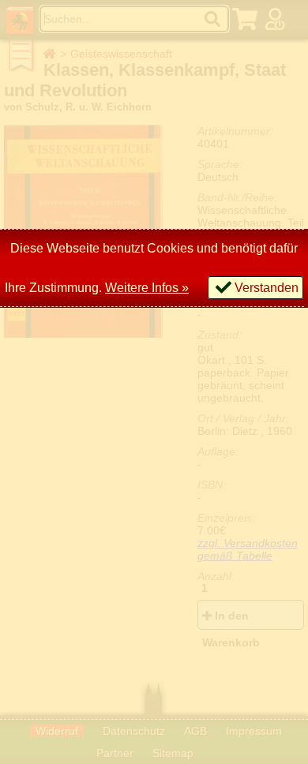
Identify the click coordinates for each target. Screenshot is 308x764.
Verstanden (267, 287)
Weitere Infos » (147, 287)
